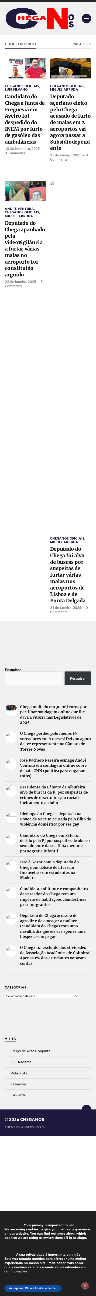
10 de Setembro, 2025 (22, 148)
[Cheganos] (48, 18)
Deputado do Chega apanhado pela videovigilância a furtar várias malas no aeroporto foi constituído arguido (25, 249)
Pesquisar (13, 669)
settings (79, 1237)
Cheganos (32, 1119)
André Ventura (19, 209)
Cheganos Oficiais (22, 86)
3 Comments (15, 153)
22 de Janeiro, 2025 (20, 281)
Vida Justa (18, 1073)
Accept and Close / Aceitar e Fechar (33, 1288)
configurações (15, 1271)
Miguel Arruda (64, 89)
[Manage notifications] (85, 1285)
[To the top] (86, 1109)
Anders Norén (33, 1127)
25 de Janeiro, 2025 (65, 155)
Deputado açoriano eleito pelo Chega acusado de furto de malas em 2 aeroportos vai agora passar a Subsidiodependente (70, 122)
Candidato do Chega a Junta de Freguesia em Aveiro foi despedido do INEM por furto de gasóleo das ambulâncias (25, 119)
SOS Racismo (20, 1061)
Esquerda (18, 1095)
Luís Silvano (16, 89)
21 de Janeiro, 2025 (65, 607)
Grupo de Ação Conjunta (30, 1051)
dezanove (18, 1084)
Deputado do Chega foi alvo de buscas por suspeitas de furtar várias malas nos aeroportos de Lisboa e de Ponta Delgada (67, 575)
